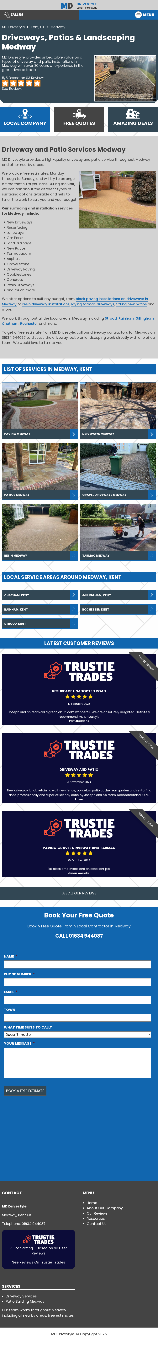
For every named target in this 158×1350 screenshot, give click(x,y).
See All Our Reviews (79, 893)
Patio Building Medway (25, 1301)
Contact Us (97, 1223)
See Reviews (12, 88)
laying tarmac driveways (92, 304)
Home (92, 1202)
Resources (96, 1218)
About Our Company (105, 1208)
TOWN (9, 1009)
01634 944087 (86, 935)
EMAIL (11, 992)
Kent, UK (38, 27)
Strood (111, 318)
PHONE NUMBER (19, 974)
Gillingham (144, 318)
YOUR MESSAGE (19, 1043)
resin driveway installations (46, 304)
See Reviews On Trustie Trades (38, 1262)
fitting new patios (131, 304)
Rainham (126, 318)
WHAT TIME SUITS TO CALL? (28, 1027)
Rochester (29, 323)
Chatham (10, 323)
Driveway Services (21, 1296)
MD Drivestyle (13, 27)
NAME (10, 956)
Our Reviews (97, 1213)
